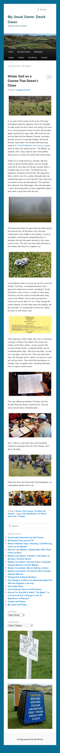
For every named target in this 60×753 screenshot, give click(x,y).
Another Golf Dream (17, 601)
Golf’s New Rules (15, 586)
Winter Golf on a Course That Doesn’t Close (23, 80)
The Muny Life (40, 511)
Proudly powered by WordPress (30, 739)
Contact (44, 57)
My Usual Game (23, 51)
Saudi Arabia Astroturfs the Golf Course (26, 537)
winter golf (12, 516)
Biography (38, 51)
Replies (21, 516)
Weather (11, 513)
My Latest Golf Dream (17, 604)
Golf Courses (27, 511)
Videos (11, 57)
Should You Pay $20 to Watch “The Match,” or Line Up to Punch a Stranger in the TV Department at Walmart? (28, 595)
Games (19, 511)
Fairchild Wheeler (29, 513)
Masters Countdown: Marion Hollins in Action (28, 567)
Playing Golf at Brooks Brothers (22, 577)
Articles (21, 57)
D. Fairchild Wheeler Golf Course (29, 145)
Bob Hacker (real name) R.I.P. (21, 540)
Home (10, 51)
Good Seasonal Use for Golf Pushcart (25, 589)
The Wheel (42, 513)
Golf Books (32, 57)
